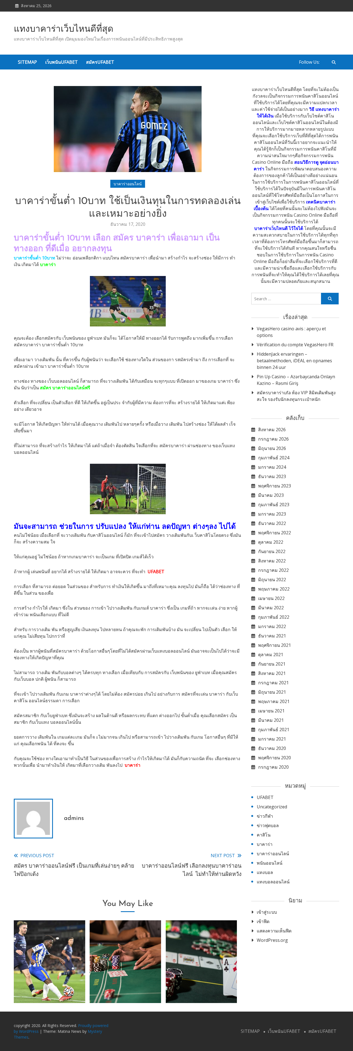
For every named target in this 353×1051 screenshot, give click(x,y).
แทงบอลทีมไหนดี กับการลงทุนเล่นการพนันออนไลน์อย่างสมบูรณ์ (49, 981)
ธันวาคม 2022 (272, 523)
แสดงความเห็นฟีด (274, 931)
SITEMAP (27, 62)
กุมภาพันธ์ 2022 (273, 617)
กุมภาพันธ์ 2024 (273, 458)
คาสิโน (264, 835)
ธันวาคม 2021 (272, 636)
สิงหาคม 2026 (272, 430)
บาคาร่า (132, 765)
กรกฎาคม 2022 (273, 570)
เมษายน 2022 (271, 598)
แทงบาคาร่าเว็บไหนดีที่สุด (63, 29)
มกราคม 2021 (272, 739)
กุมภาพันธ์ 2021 (273, 729)
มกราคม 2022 (272, 626)
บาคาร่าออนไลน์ (128, 183)
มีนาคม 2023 (271, 495)
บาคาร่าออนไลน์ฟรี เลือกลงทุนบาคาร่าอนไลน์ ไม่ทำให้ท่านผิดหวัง (201, 981)
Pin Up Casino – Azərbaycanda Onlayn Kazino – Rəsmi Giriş (296, 380)
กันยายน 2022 (271, 551)
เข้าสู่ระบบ (267, 912)
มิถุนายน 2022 (272, 580)
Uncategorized (272, 807)
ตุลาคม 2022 (270, 542)
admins (74, 818)
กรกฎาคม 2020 (273, 767)
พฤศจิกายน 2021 (274, 645)
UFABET (156, 572)
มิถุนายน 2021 (272, 692)
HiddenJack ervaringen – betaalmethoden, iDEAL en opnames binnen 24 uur (294, 360)
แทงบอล (265, 872)
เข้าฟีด (263, 921)
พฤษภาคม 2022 (274, 589)
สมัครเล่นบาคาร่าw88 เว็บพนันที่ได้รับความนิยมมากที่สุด (125, 981)
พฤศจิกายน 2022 (274, 533)
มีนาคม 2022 (271, 608)
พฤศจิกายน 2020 (274, 758)
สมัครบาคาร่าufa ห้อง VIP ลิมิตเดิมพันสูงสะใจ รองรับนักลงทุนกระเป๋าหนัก (296, 396)
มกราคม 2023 (272, 514)
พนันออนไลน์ (269, 863)
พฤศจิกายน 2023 (274, 486)
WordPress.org (272, 940)
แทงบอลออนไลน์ (273, 882)
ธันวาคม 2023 (272, 476)
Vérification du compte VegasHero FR (295, 345)
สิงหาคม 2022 (272, 561)
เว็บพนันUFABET (61, 62)
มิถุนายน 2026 (272, 448)
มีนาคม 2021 (271, 720)
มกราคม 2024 (272, 467)
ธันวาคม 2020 (272, 748)
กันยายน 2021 (271, 664)
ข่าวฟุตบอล (268, 825)
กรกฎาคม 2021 (273, 683)
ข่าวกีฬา (265, 816)
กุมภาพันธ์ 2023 (273, 505)
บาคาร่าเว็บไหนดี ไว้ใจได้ (278, 228)
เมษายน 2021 (271, 711)
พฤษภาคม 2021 (274, 701)
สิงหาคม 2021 (272, 673)
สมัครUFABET (100, 62)
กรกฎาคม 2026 (273, 439)
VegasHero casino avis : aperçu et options (291, 332)
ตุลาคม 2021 (270, 654)
